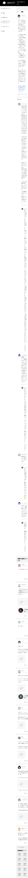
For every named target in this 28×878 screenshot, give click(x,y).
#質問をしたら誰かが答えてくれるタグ (22, 89)
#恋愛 (19, 86)
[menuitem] (8, 9)
